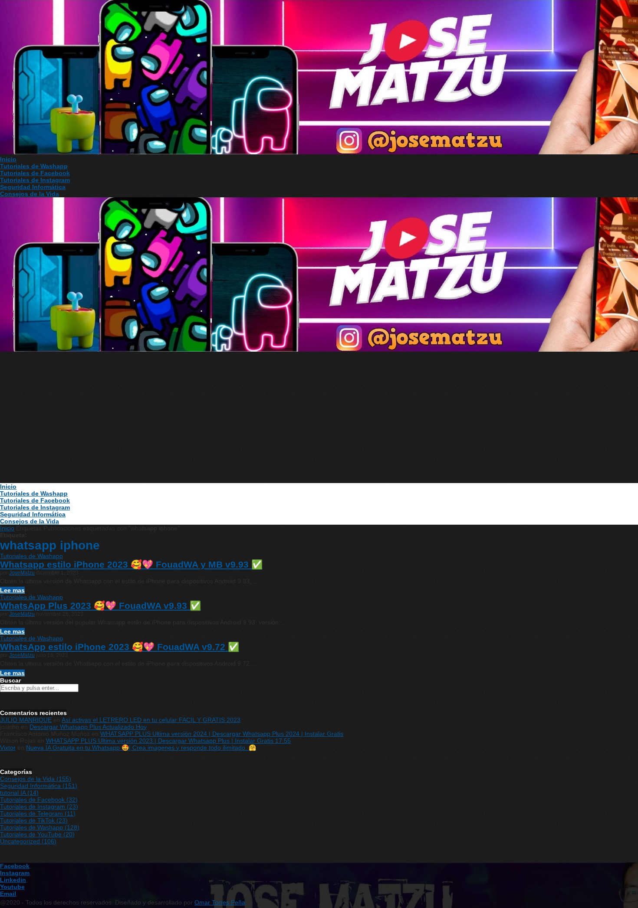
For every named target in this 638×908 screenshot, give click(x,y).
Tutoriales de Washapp (34, 166)
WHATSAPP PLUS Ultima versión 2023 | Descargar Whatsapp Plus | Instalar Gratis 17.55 (168, 740)
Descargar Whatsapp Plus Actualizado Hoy (88, 726)
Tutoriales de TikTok (34, 820)
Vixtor (8, 747)
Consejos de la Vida (29, 193)
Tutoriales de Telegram (38, 813)
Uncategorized (28, 841)
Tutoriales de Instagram (35, 179)
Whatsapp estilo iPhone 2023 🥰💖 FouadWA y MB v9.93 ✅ (131, 564)
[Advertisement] (319, 418)
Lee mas (12, 590)
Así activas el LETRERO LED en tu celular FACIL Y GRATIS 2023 (151, 719)
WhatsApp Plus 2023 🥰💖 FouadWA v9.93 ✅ (100, 606)
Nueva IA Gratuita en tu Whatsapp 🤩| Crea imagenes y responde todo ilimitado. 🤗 (141, 747)
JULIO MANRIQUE (26, 719)
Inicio (8, 159)
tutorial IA (19, 792)
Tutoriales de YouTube (37, 834)
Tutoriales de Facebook (35, 173)
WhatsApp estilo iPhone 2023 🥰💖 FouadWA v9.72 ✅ (119, 647)
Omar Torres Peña (219, 902)
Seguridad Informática (33, 186)
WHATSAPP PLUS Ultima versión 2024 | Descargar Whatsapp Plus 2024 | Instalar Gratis (221, 733)
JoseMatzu (22, 573)
